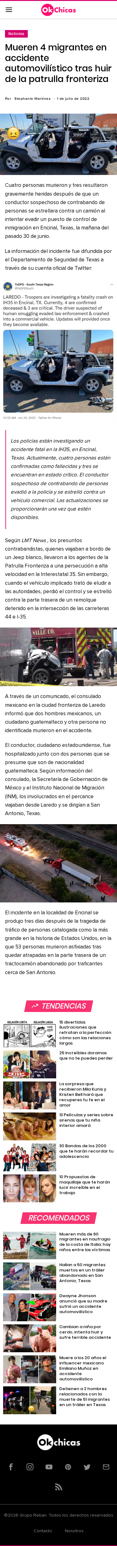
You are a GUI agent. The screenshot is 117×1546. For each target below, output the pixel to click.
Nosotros (74, 1531)
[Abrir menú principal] (8, 10)
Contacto (43, 1531)
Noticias (16, 33)
